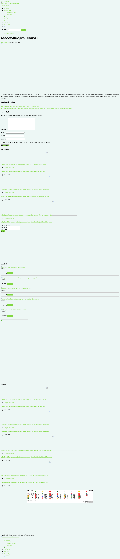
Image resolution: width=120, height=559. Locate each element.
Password (4, 229)
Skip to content (5, 1)
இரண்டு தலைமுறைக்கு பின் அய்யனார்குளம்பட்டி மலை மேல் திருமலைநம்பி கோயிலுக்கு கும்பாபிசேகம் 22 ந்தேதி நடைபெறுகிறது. (36, 108)
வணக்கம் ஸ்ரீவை (5, 42)
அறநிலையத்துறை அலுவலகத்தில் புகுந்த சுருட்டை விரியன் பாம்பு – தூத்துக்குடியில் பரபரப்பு (25, 475)
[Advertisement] (50, 248)
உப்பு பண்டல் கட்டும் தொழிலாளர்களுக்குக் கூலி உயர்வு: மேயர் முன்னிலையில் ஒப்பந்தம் (23, 164)
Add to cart (10, 273)
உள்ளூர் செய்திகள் (9, 33)
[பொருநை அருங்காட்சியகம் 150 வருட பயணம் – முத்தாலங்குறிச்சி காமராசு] (21, 278)
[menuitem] (7, 540)
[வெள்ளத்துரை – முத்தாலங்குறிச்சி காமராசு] (13, 267)
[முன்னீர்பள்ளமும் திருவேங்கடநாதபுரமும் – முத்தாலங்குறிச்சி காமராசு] (20, 299)
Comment (4, 129)
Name (3, 132)
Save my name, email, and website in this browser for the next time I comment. (26, 142)
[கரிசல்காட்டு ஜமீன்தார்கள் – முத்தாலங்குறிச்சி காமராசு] (16, 288)
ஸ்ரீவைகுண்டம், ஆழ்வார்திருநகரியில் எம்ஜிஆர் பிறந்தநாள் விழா (20, 106)
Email (3, 136)
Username (4, 227)
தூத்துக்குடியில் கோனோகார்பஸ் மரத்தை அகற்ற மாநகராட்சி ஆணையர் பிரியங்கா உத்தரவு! (25, 189)
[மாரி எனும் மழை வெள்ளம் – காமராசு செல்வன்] (13, 310)
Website (3, 139)
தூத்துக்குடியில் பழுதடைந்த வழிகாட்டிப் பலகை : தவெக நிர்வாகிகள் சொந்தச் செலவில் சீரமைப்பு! (26, 215)
